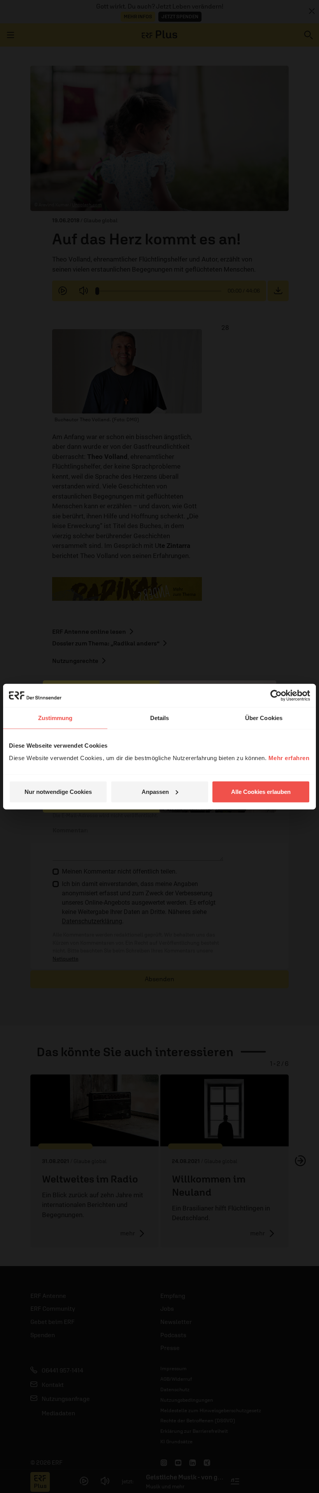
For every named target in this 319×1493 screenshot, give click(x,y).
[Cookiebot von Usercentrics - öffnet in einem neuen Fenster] (276, 695)
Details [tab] (159, 718)
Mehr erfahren (289, 757)
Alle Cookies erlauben (261, 791)
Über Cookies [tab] (263, 718)
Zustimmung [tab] (55, 718)
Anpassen (155, 791)
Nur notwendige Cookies (58, 791)
